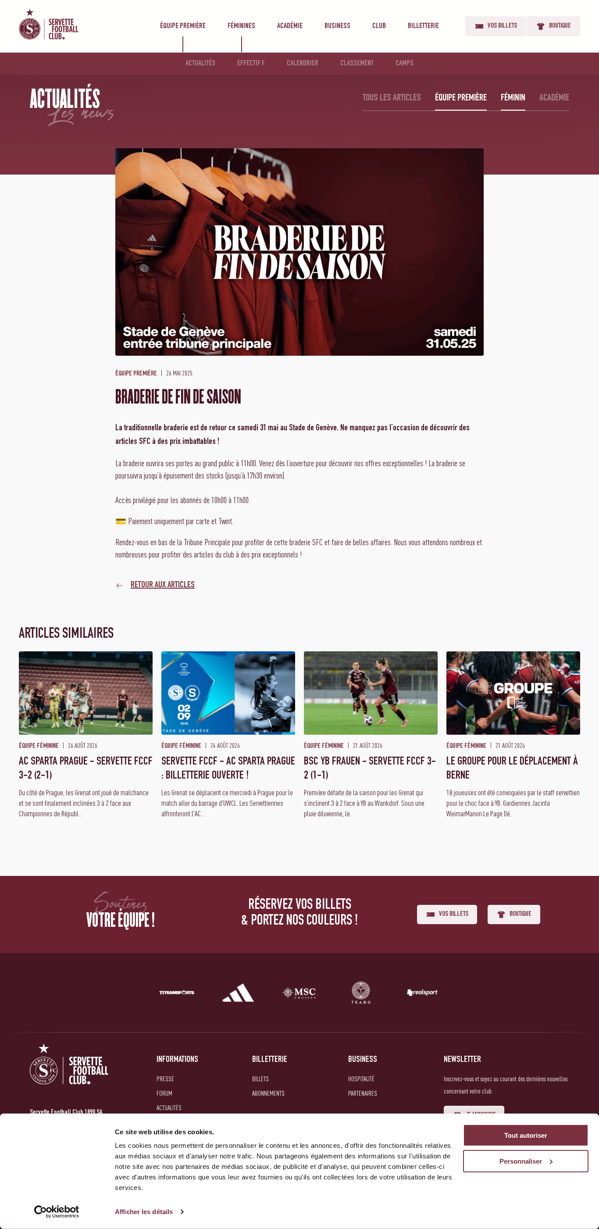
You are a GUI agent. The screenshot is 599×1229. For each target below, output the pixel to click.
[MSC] (299, 994)
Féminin (513, 98)
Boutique (560, 26)
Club (379, 26)
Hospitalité (361, 1079)
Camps (405, 64)
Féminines (241, 26)
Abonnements (268, 1093)
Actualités (200, 64)
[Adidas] (238, 994)
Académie (290, 26)
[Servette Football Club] (69, 1074)
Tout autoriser (525, 1135)
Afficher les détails (144, 1211)
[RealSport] (422, 994)
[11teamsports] (176, 994)
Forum (164, 1093)
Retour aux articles (163, 585)
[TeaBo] (360, 994)
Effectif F (251, 64)
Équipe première (183, 26)
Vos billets (502, 26)
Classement (357, 64)
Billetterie (423, 26)
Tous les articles (392, 98)
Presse (165, 1079)
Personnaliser (520, 1161)
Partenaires (362, 1093)
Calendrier (302, 64)
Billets (260, 1079)
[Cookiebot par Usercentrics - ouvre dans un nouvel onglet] (56, 1211)
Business (337, 26)
